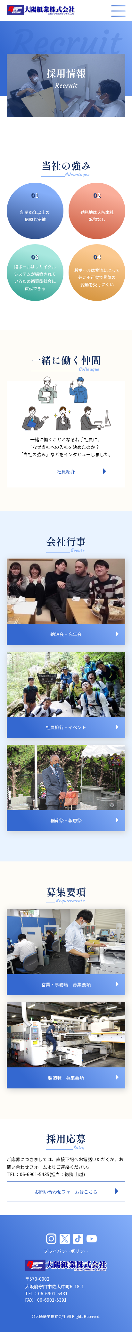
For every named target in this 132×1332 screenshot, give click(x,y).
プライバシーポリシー (66, 1251)
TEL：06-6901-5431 (46, 1293)
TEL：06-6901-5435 (28, 1174)
